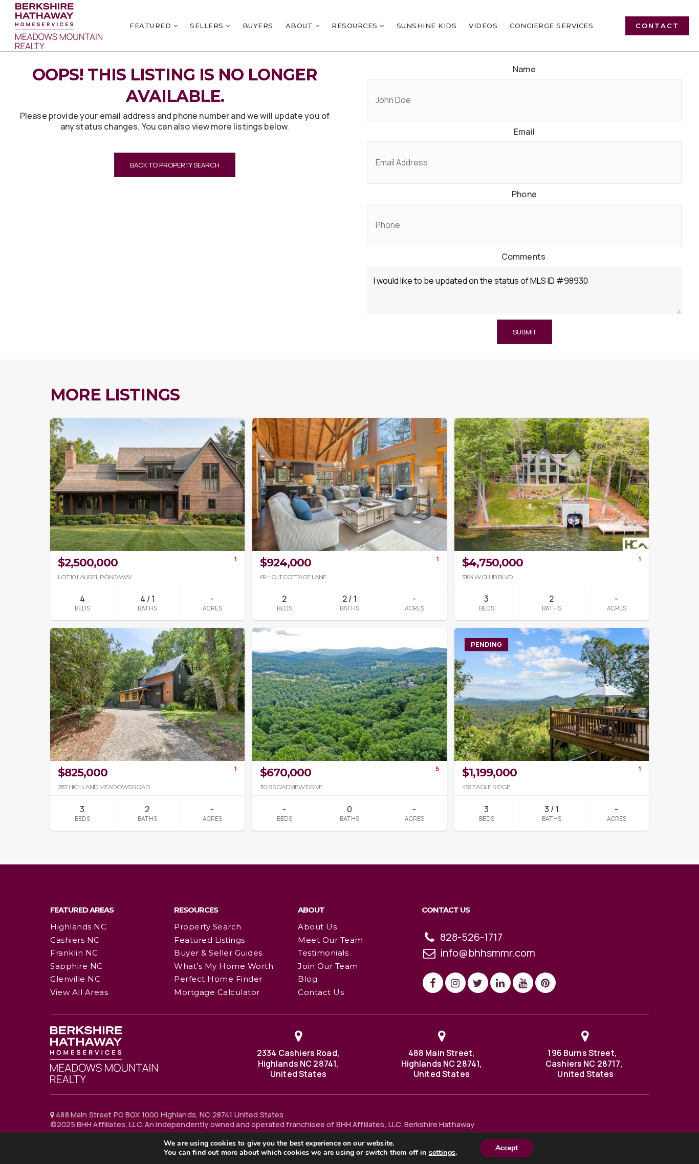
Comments (523, 256)
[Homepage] (58, 26)
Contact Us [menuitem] (321, 992)
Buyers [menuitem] (258, 26)
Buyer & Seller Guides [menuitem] (218, 953)
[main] (349, 431)
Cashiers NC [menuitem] (75, 940)
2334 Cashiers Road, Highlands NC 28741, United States (298, 1063)
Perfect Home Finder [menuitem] (218, 979)
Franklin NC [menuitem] (74, 953)
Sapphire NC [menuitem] (76, 966)
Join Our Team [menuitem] (328, 966)
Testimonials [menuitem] (323, 953)
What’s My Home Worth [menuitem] (223, 966)
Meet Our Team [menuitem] (330, 940)
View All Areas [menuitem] (79, 992)
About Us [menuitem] (317, 927)
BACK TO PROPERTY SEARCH (175, 165)
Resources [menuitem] (356, 26)
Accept (506, 1148)
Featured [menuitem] (151, 26)
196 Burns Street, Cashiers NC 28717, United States (584, 1063)
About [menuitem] (300, 26)
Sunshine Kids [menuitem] (427, 26)
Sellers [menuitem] (208, 26)
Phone (524, 194)
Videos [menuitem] (483, 26)
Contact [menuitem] (657, 26)
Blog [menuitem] (307, 979)
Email (524, 131)
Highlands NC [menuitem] (78, 927)
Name (524, 69)
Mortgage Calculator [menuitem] (217, 992)
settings (442, 1152)
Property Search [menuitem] (208, 927)
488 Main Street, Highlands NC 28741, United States (442, 1063)
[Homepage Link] (104, 1054)
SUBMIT (524, 331)
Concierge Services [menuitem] (551, 26)
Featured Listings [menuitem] (209, 940)
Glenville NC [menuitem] (75, 979)
